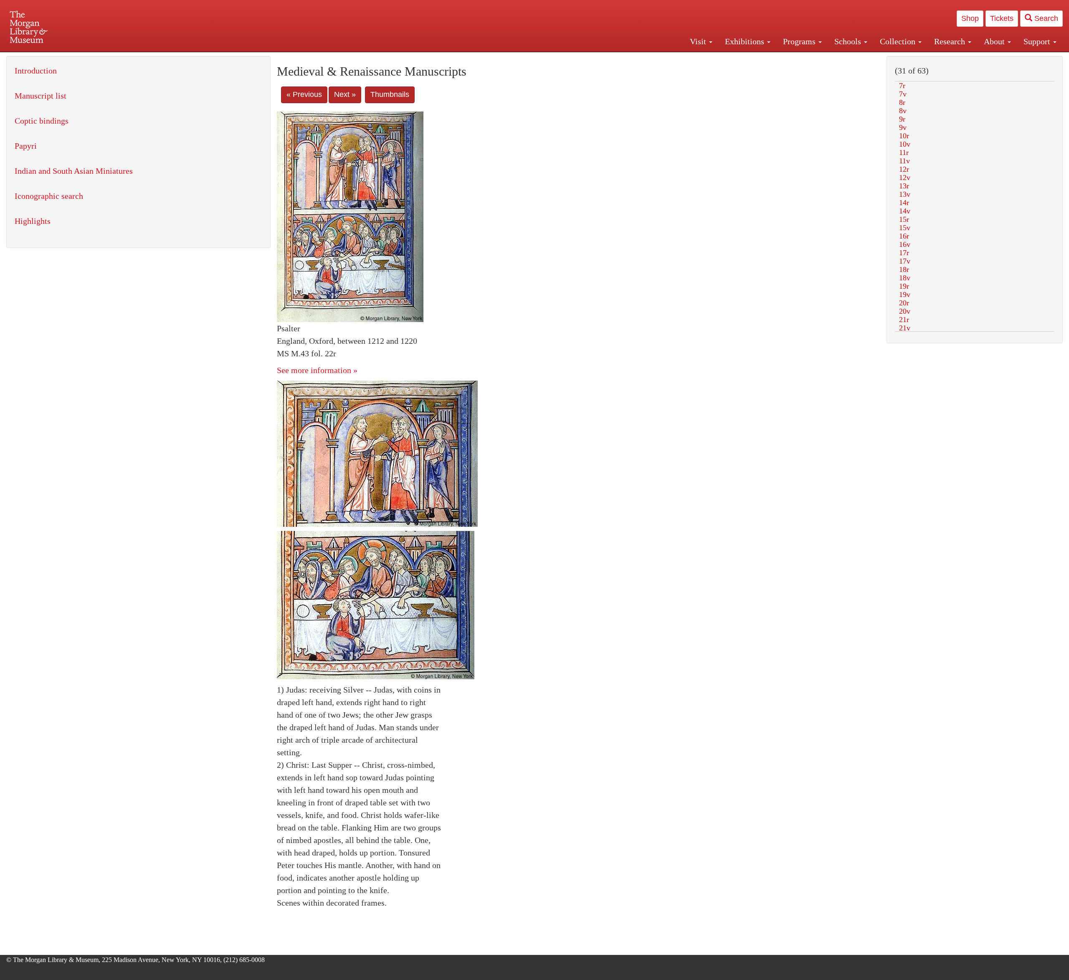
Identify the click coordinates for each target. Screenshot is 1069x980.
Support (1037, 41)
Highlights (33, 221)
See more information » (317, 370)
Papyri (26, 145)
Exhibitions (745, 41)
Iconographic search (49, 196)
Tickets (1001, 18)
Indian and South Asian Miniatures (74, 170)
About (995, 41)
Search (1045, 18)
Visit (699, 41)
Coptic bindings (41, 120)
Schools (848, 41)
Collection (898, 41)
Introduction (36, 70)
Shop (970, 18)
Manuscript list (40, 95)
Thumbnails (389, 94)
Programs (800, 41)
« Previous (304, 94)
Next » (345, 94)
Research (950, 41)
